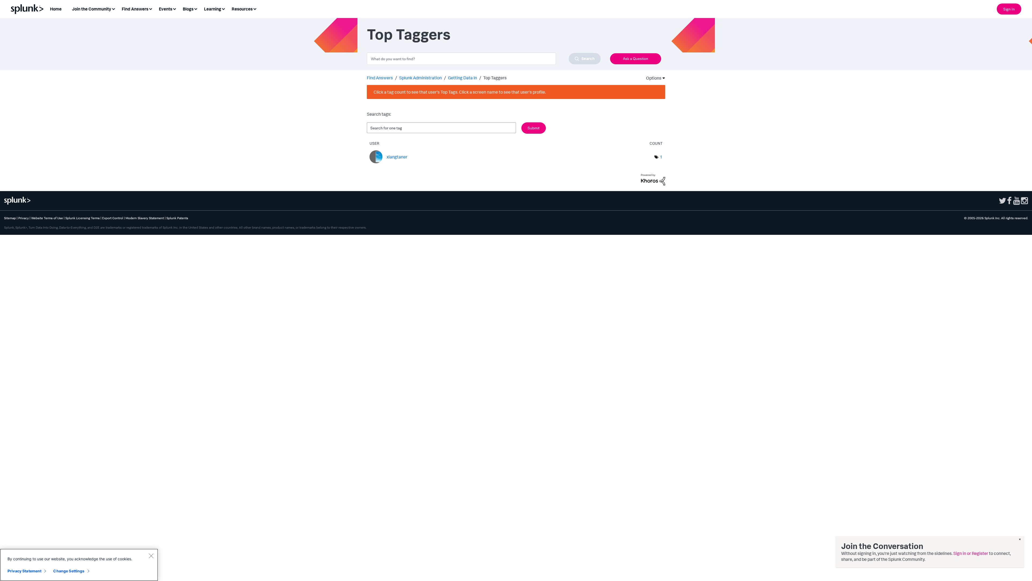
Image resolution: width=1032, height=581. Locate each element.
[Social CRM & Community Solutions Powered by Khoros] (653, 179)
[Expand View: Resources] (254, 8)
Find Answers (380, 77)
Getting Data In (462, 77)
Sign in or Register (970, 553)
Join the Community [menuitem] (91, 9)
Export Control (112, 218)
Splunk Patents (177, 218)
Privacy (23, 218)
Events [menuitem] (165, 9)
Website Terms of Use (47, 218)
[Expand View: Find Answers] (150, 8)
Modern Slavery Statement (145, 218)
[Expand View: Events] (174, 8)
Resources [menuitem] (242, 9)
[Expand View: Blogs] (195, 8)
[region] (79, 565)
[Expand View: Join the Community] (113, 8)
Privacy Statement (24, 571)
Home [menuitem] (56, 9)
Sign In (1009, 9)
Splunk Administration (420, 77)
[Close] (151, 555)
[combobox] (484, 58)
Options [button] (652, 78)
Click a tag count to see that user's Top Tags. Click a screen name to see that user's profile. (460, 92)
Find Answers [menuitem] (135, 9)
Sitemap (10, 218)
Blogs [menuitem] (188, 9)
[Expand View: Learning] (223, 8)
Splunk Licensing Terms (82, 218)
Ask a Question (635, 58)
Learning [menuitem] (212, 9)
